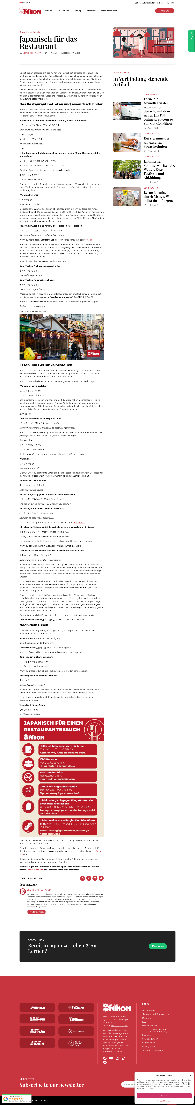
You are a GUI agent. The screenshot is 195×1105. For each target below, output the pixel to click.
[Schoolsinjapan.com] (76, 1019)
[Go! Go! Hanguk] (37, 1019)
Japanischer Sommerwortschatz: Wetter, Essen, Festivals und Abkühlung (159, 169)
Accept (164, 1096)
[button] (190, 1075)
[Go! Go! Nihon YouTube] (111, 1058)
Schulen (48, 11)
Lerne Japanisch (34, 32)
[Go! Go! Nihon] (117, 1007)
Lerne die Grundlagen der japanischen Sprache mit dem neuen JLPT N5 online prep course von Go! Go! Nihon (158, 111)
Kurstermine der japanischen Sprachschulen (157, 142)
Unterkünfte (91, 11)
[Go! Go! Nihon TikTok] (123, 1058)
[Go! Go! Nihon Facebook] (105, 1058)
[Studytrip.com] (76, 1007)
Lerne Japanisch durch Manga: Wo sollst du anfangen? (158, 196)
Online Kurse (63, 11)
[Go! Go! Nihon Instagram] (117, 1058)
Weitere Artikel (36, 912)
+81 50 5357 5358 (119, 1025)
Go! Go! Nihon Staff (31, 53)
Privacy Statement (164, 1101)
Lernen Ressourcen (108, 11)
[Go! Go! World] (37, 1007)
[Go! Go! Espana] (37, 1030)
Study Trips (77, 11)
